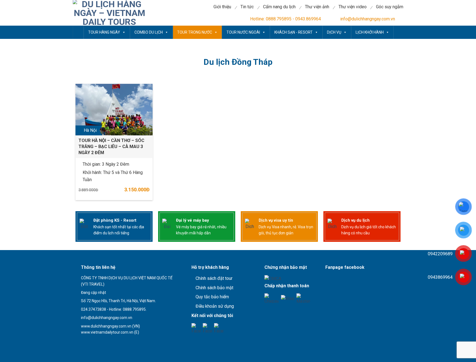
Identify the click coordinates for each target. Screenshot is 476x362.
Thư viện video (353, 6)
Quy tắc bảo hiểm (212, 296)
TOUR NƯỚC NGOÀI (243, 32)
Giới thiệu (222, 6)
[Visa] (287, 298)
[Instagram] (219, 328)
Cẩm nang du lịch (279, 6)
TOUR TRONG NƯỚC (194, 32)
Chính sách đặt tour (214, 278)
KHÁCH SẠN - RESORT (293, 32)
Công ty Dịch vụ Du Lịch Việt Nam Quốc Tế (78, 32)
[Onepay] (271, 298)
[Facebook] (196, 328)
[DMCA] (272, 278)
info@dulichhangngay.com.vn (367, 19)
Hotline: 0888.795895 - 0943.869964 (285, 19)
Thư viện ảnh (317, 6)
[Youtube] (207, 328)
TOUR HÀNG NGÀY (104, 32)
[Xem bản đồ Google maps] (104, 341)
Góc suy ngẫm (389, 6)
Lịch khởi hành (370, 32)
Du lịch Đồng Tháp (238, 62)
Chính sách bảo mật (214, 287)
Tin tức (247, 6)
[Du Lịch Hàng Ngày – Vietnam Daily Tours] (109, 13)
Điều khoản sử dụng (215, 306)
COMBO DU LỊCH (148, 32)
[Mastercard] (303, 298)
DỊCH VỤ (334, 32)
